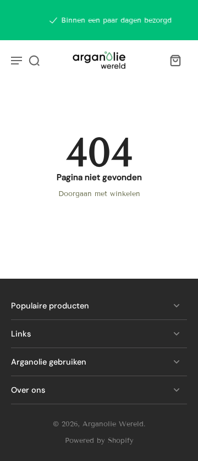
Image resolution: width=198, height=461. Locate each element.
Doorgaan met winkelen (99, 193)
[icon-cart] (175, 60)
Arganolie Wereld (113, 424)
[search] (34, 60)
